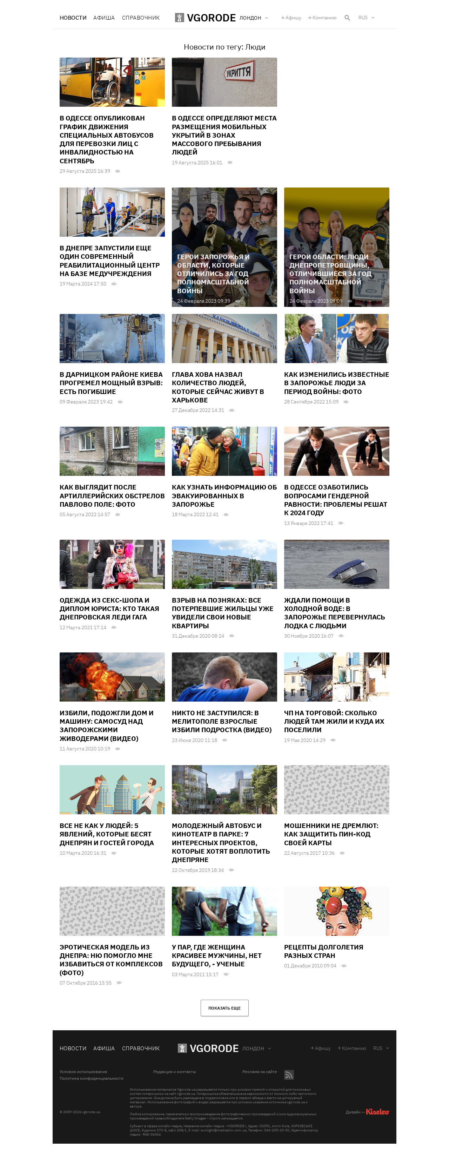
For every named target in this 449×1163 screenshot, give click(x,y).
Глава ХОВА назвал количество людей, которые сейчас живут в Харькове (218, 387)
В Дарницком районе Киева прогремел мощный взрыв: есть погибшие (111, 383)
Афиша (104, 17)
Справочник (141, 17)
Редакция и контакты (174, 1072)
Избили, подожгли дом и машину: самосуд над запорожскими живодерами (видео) (107, 726)
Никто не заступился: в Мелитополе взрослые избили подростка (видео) (222, 721)
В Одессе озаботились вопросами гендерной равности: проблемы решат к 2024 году (335, 500)
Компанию (325, 17)
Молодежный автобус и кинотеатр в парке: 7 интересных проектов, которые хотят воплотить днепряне (221, 842)
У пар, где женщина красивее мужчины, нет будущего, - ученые (217, 955)
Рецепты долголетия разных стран (323, 951)
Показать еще (224, 1008)
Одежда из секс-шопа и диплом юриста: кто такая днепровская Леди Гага (109, 609)
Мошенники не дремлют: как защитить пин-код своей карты (331, 834)
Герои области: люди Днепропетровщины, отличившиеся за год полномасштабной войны (330, 273)
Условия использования (83, 1072)
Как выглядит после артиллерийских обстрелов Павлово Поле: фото (112, 495)
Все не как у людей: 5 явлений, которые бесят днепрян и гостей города (107, 834)
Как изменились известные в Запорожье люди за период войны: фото (336, 383)
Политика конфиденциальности (91, 1078)
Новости (73, 17)
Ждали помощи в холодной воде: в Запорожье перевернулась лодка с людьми (334, 613)
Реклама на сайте (259, 1072)
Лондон (253, 1048)
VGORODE (214, 1048)
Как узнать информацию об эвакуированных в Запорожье (224, 495)
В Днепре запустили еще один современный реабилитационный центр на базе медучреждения (110, 261)
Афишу (293, 17)
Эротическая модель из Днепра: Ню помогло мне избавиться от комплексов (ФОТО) (111, 960)
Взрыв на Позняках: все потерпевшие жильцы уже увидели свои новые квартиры (223, 613)
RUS (363, 17)
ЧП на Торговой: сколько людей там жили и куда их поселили (334, 721)
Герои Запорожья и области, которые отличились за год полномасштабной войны (213, 273)
